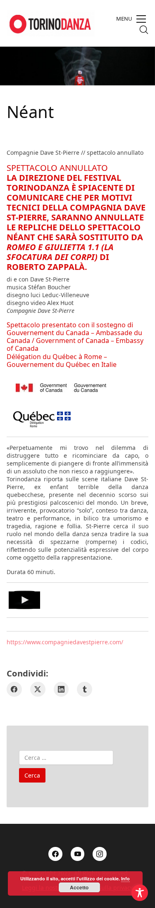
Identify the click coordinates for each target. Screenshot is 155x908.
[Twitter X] (37, 689)
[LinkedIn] (61, 689)
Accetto (79, 887)
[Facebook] (14, 689)
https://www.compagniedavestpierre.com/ (65, 642)
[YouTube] (78, 854)
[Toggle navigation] (131, 19)
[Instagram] (100, 854)
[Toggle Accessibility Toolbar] (140, 893)
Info (125, 878)
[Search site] (143, 29)
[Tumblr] (84, 689)
